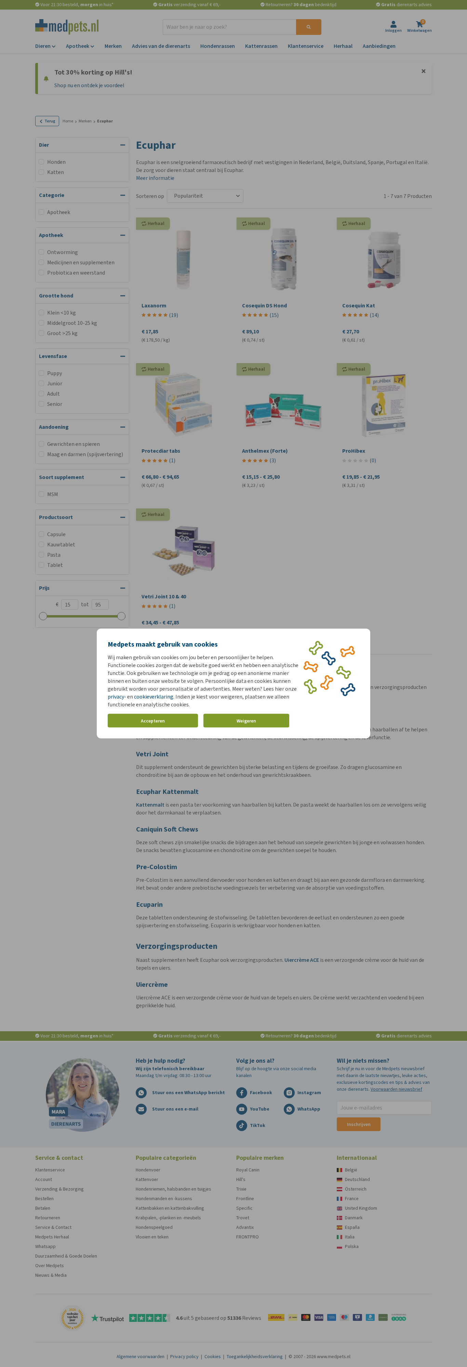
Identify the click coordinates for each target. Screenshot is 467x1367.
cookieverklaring (153, 696)
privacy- (117, 696)
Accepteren (153, 720)
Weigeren (246, 720)
